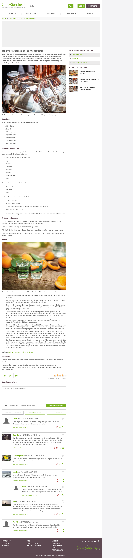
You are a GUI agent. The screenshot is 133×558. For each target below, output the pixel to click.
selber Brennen (77, 55)
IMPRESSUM (6, 541)
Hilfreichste (13, 413)
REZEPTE (12, 14)
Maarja (15, 472)
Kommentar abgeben (56, 406)
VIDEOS (90, 14)
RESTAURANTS (57, 550)
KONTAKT (5, 543)
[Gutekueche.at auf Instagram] (88, 541)
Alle (56, 413)
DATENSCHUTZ (32, 543)
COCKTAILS (31, 14)
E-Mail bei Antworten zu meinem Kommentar (19, 406)
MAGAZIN (51, 14)
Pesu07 (24, 487)
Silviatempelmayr (19, 456)
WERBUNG (55, 541)
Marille (15, 419)
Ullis (14, 501)
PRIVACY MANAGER (34, 545)
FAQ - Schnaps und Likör (80, 62)
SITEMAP (5, 545)
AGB (28, 541)
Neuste (35, 413)
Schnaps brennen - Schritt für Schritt (20, 352)
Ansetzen (75, 59)
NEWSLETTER (57, 543)
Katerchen (16, 435)
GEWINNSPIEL (57, 545)
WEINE (54, 548)
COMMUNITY (70, 14)
